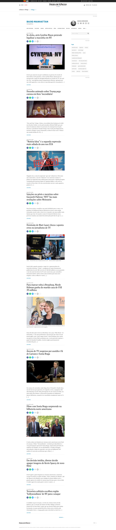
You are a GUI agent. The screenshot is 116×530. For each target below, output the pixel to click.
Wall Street (74, 68)
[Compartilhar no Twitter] (33, 41)
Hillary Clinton (75, 55)
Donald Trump (74, 47)
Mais (84, 28)
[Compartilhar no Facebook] (28, 41)
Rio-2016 (68, 28)
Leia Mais (29, 84)
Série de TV (74, 50)
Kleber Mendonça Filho (76, 52)
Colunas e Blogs (23, 10)
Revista (86, 47)
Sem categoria (30, 28)
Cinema (42, 28)
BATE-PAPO (85, 1)
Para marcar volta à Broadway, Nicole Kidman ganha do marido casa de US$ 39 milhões (44, 287)
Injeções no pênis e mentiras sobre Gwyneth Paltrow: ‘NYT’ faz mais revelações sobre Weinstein (42, 197)
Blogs (33, 10)
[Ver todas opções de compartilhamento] (35, 41)
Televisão (37, 28)
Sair (90, 5)
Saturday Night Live (82, 68)
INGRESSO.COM (34, 1)
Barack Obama (85, 71)
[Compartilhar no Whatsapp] (30, 41)
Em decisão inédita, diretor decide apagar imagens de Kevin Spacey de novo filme (45, 463)
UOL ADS (58, 1)
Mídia (55, 28)
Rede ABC (78, 71)
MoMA (73, 71)
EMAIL (91, 1)
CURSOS (49, 1)
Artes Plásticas (48, 28)
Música (79, 28)
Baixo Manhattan (37, 21)
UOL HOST (40, 1)
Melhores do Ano (75, 63)
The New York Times (83, 60)
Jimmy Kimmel (84, 63)
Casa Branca (74, 60)
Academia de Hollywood (76, 58)
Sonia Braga (80, 50)
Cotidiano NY (74, 28)
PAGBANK (45, 1)
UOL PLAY (54, 1)
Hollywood (74, 66)
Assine (25, 5)
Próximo (61, 517)
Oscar (84, 52)
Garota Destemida (81, 66)
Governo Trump (61, 28)
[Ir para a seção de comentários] (38, 41)
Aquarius (81, 47)
